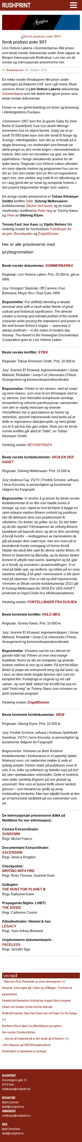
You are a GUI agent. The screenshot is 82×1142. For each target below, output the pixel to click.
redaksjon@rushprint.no (16, 1089)
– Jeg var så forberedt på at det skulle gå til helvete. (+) (35, 1039)
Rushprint (16, 5)
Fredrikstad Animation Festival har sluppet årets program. (36, 1000)
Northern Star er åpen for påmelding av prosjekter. (32, 1026)
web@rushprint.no (13, 1133)
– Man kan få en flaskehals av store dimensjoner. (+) (33, 981)
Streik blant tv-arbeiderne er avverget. (24, 1051)
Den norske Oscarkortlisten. (19, 1032)
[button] (73, 5)
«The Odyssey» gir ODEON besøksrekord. (26, 1045)
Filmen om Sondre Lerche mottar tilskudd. (27, 1007)
